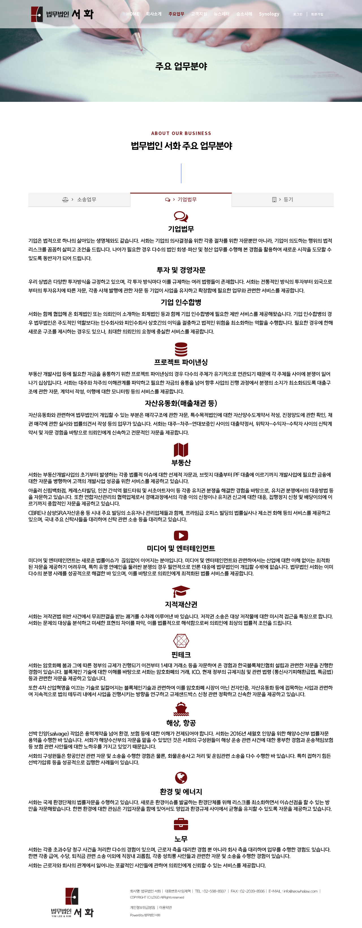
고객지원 (199, 14)
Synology (269, 14)
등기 (285, 200)
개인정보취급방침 (142, 908)
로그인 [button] (298, 14)
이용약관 (165, 908)
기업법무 (184, 200)
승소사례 (244, 14)
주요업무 (176, 14)
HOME (132, 14)
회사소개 (154, 14)
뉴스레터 (222, 14)
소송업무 (83, 200)
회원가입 (317, 14)
